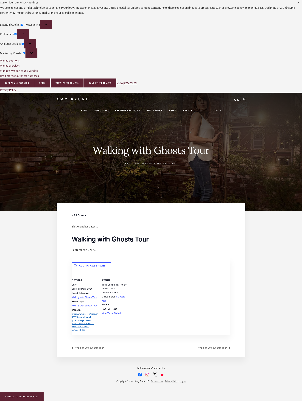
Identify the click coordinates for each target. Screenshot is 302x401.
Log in (183, 381)
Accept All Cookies (17, 83)
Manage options (10, 60)
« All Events (79, 215)
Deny (42, 83)
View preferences (67, 83)
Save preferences (100, 83)
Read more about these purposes (19, 75)
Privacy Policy (8, 90)
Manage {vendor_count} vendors (19, 70)
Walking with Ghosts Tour (84, 297)
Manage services (10, 65)
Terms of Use (157, 381)
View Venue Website (112, 312)
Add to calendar (92, 265)
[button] (299, 3)
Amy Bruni (73, 99)
